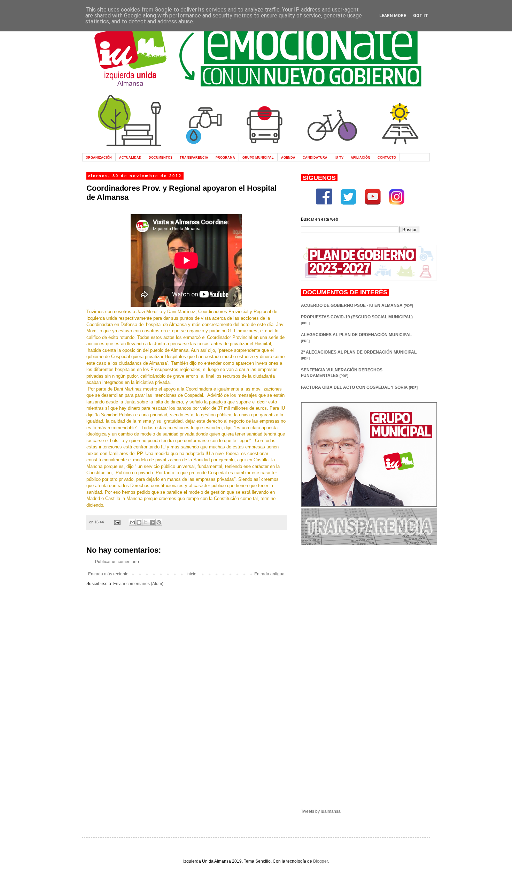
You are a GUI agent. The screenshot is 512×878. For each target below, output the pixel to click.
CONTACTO (387, 157)
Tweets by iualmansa (321, 811)
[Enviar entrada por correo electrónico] (117, 522)
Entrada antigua (269, 574)
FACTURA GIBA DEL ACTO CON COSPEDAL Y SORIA (359, 387)
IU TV (339, 157)
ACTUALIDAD (130, 157)
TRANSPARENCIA (194, 157)
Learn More (392, 15)
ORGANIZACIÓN (99, 157)
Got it (420, 15)
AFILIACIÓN (360, 157)
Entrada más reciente (108, 574)
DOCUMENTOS (160, 157)
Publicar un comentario (117, 561)
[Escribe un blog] (138, 522)
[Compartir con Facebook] (152, 522)
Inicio (191, 574)
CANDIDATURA (315, 157)
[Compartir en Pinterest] (158, 522)
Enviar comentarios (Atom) (138, 583)
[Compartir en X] (145, 522)
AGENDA (288, 157)
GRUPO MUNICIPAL (258, 157)
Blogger (320, 861)
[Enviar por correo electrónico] (132, 522)
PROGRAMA (225, 157)
